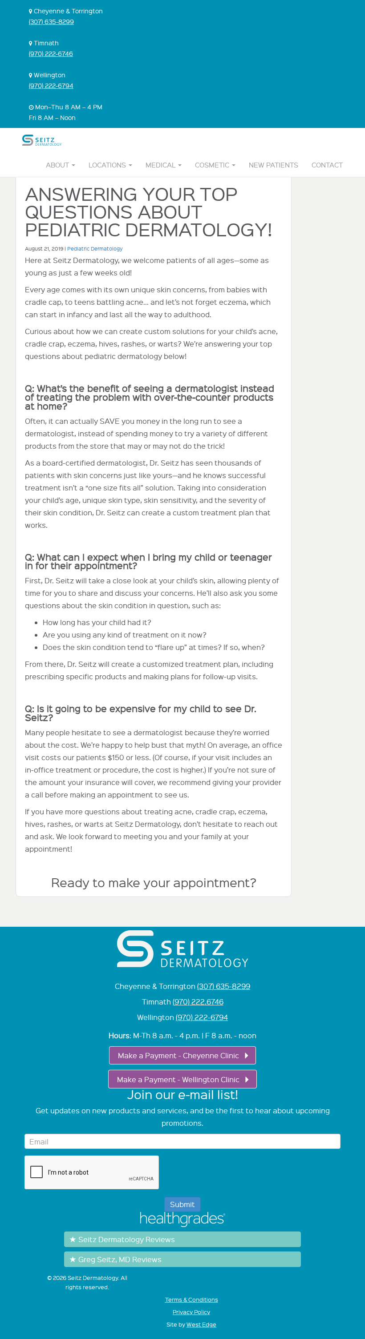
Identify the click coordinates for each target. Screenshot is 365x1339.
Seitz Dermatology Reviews (126, 1239)
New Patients (273, 164)
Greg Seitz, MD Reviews (120, 1259)
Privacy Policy (191, 1311)
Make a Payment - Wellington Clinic (178, 1079)
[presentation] (92, 1173)
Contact (327, 164)
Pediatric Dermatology (95, 248)
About (58, 164)
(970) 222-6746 (51, 53)
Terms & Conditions (191, 1299)
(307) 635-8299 (51, 21)
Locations (108, 164)
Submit (182, 1204)
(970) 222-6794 (51, 85)
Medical (161, 164)
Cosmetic (213, 164)
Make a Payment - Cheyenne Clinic (178, 1055)
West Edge (201, 1324)
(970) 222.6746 (198, 1001)
